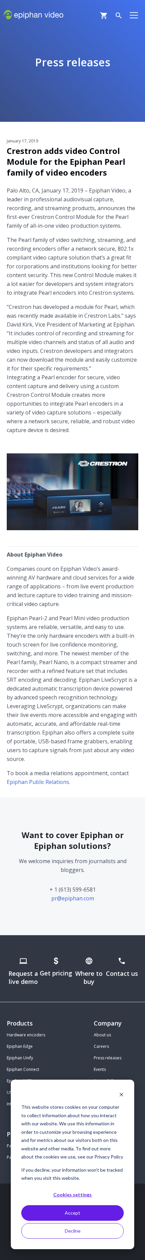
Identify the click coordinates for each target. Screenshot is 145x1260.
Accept (72, 1213)
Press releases (107, 1058)
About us (102, 1035)
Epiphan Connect (23, 1069)
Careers (101, 1046)
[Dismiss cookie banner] (121, 1094)
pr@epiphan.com (72, 898)
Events (100, 1069)
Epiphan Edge (20, 1046)
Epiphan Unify (20, 1058)
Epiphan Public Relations (38, 782)
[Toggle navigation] (134, 14)
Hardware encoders (26, 1035)
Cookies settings (72, 1194)
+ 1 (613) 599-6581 (73, 889)
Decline (73, 1231)
